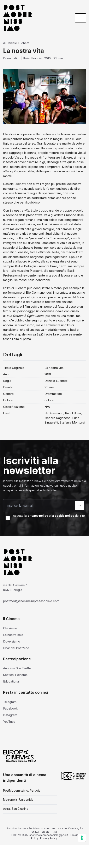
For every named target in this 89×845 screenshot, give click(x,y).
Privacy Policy (48, 838)
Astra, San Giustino (15, 808)
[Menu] (80, 17)
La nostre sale (13, 635)
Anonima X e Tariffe (17, 668)
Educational (11, 681)
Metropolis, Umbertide (18, 799)
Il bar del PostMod (16, 648)
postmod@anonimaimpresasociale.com (31, 601)
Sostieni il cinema (15, 675)
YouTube (9, 722)
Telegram (10, 702)
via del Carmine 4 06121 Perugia (15, 587)
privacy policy (38, 515)
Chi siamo (10, 628)
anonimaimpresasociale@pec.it (48, 835)
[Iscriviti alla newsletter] (79, 505)
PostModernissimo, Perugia (21, 790)
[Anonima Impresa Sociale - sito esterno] (73, 776)
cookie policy (64, 515)
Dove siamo (11, 641)
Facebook (10, 708)
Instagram (10, 715)
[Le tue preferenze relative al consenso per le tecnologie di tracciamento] (82, 838)
